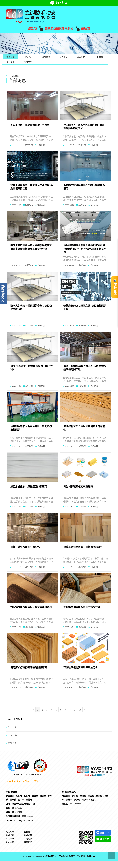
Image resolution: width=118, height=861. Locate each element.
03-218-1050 (17, 812)
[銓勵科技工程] (30, 15)
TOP (112, 855)
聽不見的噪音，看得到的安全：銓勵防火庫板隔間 (31, 307)
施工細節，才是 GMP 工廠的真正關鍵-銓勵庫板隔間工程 (84, 127)
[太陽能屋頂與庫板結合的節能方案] (85, 588)
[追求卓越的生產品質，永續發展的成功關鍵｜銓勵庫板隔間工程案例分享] (32, 226)
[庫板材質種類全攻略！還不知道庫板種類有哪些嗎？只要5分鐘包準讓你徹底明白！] (85, 226)
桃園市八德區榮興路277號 (23, 804)
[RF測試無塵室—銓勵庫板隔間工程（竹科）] (32, 347)
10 (80, 710)
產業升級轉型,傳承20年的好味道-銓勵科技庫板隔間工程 (85, 368)
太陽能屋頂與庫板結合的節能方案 (81, 607)
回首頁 (28, 57)
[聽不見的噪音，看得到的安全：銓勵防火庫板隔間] (32, 286)
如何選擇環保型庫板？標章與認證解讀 (31, 607)
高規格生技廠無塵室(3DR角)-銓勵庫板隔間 (84, 187)
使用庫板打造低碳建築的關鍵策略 (28, 667)
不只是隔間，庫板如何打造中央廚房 (30, 125)
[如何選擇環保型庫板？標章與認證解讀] (32, 588)
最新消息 (82, 265)
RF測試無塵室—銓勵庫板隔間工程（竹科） (31, 368)
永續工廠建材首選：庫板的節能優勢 (83, 547)
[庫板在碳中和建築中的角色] (32, 527)
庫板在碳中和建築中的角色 (25, 547)
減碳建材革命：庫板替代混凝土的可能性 (84, 428)
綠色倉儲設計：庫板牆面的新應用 (28, 486)
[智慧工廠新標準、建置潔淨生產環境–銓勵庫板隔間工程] (32, 166)
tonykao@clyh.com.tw (23, 820)
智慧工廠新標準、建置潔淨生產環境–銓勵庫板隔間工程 (31, 187)
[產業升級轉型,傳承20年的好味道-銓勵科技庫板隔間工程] (85, 347)
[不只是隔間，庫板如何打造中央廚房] (32, 105)
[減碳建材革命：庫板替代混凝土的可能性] (85, 407)
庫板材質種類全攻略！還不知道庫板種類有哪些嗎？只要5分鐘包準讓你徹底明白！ (84, 249)
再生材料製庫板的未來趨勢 (78, 486)
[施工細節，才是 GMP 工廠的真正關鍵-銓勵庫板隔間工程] (85, 105)
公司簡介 (46, 57)
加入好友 (62, 3)
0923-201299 (75, 804)
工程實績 (99, 57)
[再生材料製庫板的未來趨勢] (85, 467)
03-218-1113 (17, 808)
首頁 (7, 76)
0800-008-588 (27, 816)
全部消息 (12, 727)
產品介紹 (81, 57)
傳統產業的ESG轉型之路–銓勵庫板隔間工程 (84, 307)
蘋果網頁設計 (52, 856)
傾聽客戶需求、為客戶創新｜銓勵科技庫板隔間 (31, 428)
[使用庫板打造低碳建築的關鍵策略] (32, 648)
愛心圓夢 (10, 62)
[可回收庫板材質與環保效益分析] (85, 648)
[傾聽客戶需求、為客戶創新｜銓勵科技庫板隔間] (32, 407)
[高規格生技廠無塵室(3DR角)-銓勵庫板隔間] (85, 166)
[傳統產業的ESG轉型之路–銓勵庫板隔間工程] (85, 286)
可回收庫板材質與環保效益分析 (80, 667)
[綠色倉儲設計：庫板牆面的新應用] (32, 467)
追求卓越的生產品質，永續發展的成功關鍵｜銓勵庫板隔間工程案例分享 (31, 247)
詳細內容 (41, 145)
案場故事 (10, 57)
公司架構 (64, 57)
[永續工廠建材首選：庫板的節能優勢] (85, 527)
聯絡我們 (28, 62)
